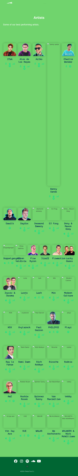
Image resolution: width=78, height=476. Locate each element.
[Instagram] (21, 461)
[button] (27, 466)
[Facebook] (15, 461)
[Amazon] (6, 64)
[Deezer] (13, 64)
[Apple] (10, 64)
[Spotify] (10, 66)
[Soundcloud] (33, 461)
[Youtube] (39, 461)
